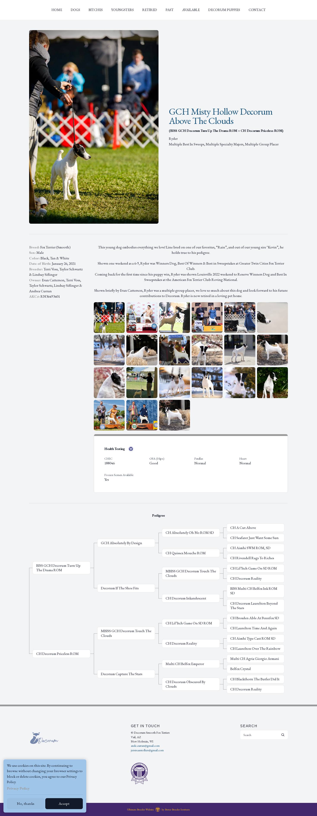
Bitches (96, 10)
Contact (257, 10)
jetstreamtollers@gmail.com (147, 750)
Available (191, 10)
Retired (149, 10)
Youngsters (122, 10)
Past (170, 10)
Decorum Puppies (224, 10)
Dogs (75, 10)
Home (57, 10)
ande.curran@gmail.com (145, 746)
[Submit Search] (283, 735)
